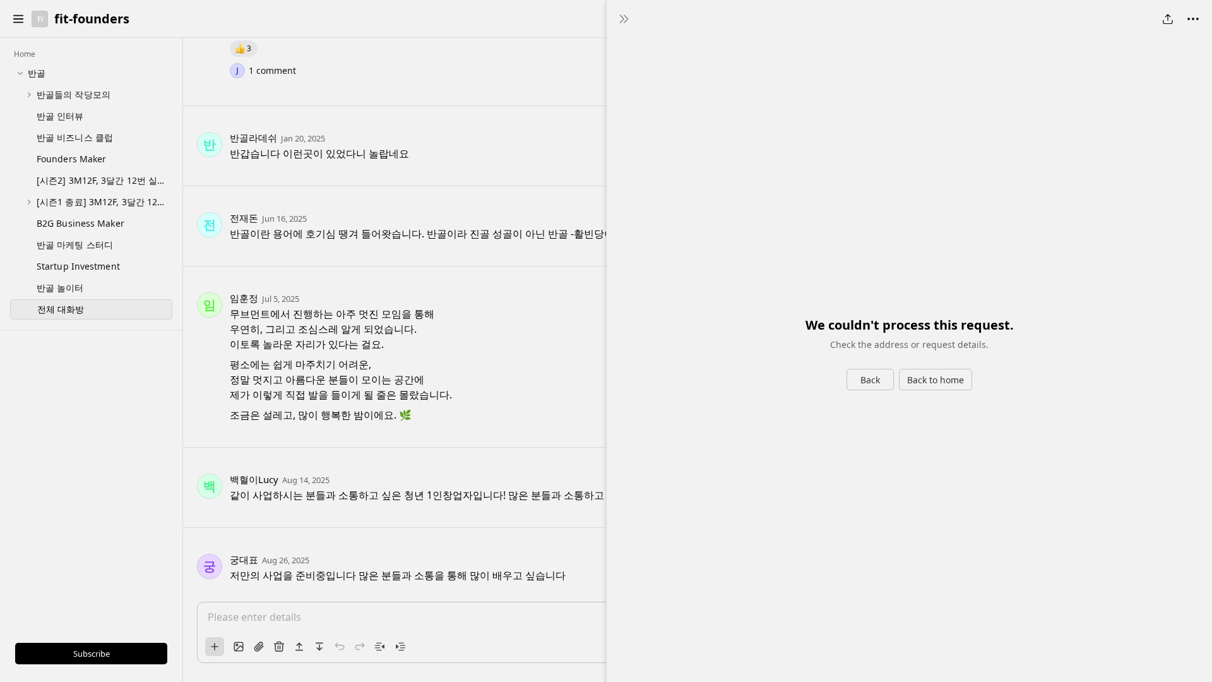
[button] (18, 18)
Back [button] (870, 380)
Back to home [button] (935, 380)
